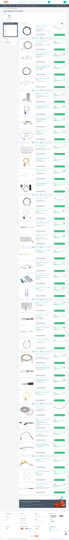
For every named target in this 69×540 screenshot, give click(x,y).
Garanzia (7, 518)
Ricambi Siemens (23, 522)
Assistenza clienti (8, 513)
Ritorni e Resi (8, 517)
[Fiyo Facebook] (51, 521)
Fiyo (10, 2)
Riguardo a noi (37, 514)
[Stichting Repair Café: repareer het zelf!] (53, 517)
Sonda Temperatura (11, 43)
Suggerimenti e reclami (9, 519)
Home (4, 8)
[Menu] (67, 530)
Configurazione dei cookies (39, 520)
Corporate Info (37, 515)
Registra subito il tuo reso (24, 523)
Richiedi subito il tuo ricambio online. (26, 504)
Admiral (10, 31)
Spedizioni (7, 516)
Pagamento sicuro (36, 38)
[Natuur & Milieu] (61, 516)
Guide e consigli (22, 514)
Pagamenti (7, 515)
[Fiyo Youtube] (53, 521)
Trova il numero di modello (24, 515)
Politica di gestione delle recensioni (40, 516)
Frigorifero (6, 40)
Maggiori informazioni (40, 34)
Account (62, 5)
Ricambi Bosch (22, 521)
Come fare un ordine (9, 514)
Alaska (10, 32)
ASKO (10, 30)
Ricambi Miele (22, 519)
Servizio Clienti (58, 5)
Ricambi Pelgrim (22, 520)
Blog (36, 517)
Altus (10, 35)
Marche (5, 5)
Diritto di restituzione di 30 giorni (46, 38)
